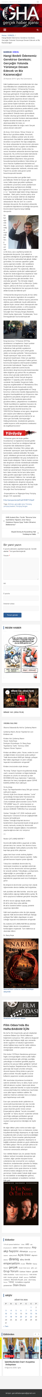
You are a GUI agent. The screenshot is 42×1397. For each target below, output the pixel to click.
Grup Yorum (11, 1271)
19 (16, 1317)
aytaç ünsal (13, 1255)
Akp (34, 1247)
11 (11, 1314)
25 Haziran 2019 (10, 79)
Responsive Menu (37, 2)
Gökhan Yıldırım (25, 1272)
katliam (33, 1277)
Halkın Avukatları (9, 1274)
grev (36, 1268)
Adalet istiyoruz (25, 1248)
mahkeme (7, 1280)
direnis (6, 1260)
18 (11, 1317)
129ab (22, 1244)
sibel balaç (32, 1280)
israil (21, 1277)
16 (36, 1314)
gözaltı (35, 1272)
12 (16, 1314)
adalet (15, 1248)
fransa (35, 1264)
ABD (27, 1244)
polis (25, 1280)
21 (26, 1317)
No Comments (26, 79)
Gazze (6, 1268)
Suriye (5, 1282)
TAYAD (11, 1282)
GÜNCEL (15, 52)
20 (21, 1317)
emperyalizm (12, 1263)
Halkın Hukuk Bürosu (21, 1274)
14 (26, 1314)
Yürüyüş (28, 504)
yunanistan (8, 1285)
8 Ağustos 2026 (11, 1368)
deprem (34, 1255)
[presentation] (35, 1334)
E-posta (7, 594)
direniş (14, 1259)
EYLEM (23, 1264)
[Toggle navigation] (5, 30)
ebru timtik (25, 1259)
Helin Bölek (33, 1274)
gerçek (13, 1267)
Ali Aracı (11, 504)
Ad (5, 583)
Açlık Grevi (24, 1255)
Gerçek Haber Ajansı (24, 1268)
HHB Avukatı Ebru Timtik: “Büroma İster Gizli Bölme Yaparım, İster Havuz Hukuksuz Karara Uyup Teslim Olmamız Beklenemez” (21, 521)
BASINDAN (8, 52)
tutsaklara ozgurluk (22, 1282)
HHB (5, 1277)
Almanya (23, 1251)
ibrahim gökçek (13, 1277)
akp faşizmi (11, 1251)
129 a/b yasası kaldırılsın (12, 1244)
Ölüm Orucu (19, 1285)
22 (31, 1317)
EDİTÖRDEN (9, 1356)
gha (18, 79)
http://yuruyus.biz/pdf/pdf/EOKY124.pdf (19, 500)
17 (6, 1317)
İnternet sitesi (9, 604)
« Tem (6, 1326)
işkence (26, 1277)
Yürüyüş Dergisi (21, 506)
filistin (29, 1264)
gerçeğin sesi (20, 504)
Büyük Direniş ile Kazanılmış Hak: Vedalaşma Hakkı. (23, 533)
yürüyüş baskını (9, 506)
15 (31, 1314)
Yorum (7, 556)
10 (6, 1314)
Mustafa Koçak (17, 1280)
